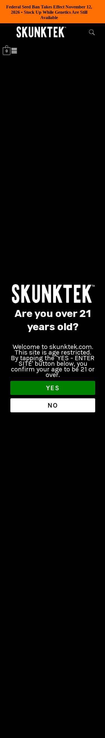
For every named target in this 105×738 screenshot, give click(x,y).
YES (53, 388)
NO (53, 405)
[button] (91, 33)
